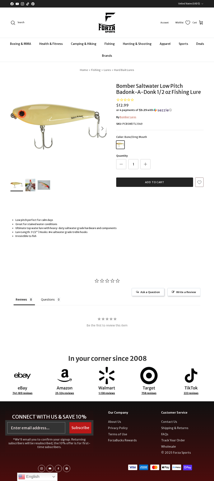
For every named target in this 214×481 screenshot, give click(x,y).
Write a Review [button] (186, 292)
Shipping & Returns (174, 428)
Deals (200, 44)
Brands (107, 56)
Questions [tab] (48, 299)
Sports (183, 44)
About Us (114, 422)
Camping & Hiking (83, 44)
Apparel (165, 44)
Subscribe (80, 427)
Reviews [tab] (21, 299)
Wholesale (168, 446)
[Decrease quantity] (121, 164)
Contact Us (169, 422)
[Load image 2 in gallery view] (58, 126)
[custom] (41, 468)
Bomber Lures (128, 117)
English (32, 476)
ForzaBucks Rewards (122, 440)
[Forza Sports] (107, 23)
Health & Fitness (51, 44)
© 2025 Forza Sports (176, 453)
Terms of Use (117, 434)
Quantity (122, 155)
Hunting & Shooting (137, 44)
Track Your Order (173, 440)
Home (84, 70)
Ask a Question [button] (150, 292)
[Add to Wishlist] (199, 182)
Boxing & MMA (20, 44)
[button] (144, 110)
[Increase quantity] (145, 164)
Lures (107, 70)
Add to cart (154, 182)
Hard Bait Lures (124, 70)
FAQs (164, 434)
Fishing (109, 44)
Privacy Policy (118, 428)
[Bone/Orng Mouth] (120, 145)
